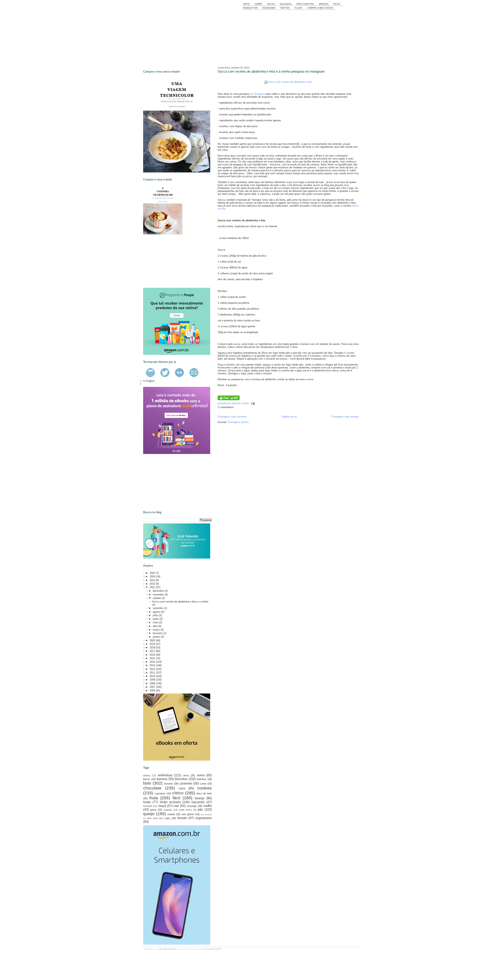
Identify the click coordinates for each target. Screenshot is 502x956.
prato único (185, 809)
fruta (153, 798)
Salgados (285, 4)
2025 (153, 572)
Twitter (285, 8)
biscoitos (181, 779)
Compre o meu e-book (320, 8)
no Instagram (257, 93)
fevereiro (158, 633)
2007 (153, 686)
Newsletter (250, 8)
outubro (157, 598)
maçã (162, 805)
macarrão (198, 802)
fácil (176, 798)
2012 (153, 669)
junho (156, 618)
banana (162, 779)
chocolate (152, 788)
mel (176, 805)
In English (149, 380)
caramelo (185, 783)
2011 (153, 672)
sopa (167, 818)
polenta (168, 809)
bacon (146, 779)
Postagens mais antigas (345, 416)
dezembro (159, 590)
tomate (182, 818)
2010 (153, 676)
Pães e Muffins (305, 4)
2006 (153, 690)
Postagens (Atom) (238, 422)
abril (155, 626)
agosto (157, 611)
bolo (147, 783)
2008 (153, 683)
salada (171, 814)
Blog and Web (213, 949)
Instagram (269, 8)
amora (146, 775)
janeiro (157, 636)
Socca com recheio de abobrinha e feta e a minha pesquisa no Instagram (271, 71)
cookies (204, 788)
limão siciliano (170, 802)
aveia (201, 775)
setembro (158, 608)
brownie (168, 783)
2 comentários (226, 407)
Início (246, 4)
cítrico (178, 793)
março (157, 629)
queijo (149, 813)
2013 (153, 665)
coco (182, 788)
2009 (153, 679)
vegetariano (203, 818)
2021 (153, 587)
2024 (153, 576)
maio (156, 622)
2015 (153, 658)
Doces (271, 4)
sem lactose (206, 814)
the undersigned (167, 949)
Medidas (323, 4)
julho (156, 615)
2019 (153, 643)
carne (203, 783)
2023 (153, 580)
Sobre (258, 4)
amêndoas (165, 775)
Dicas (336, 4)
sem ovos (152, 818)
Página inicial (289, 416)
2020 (153, 640)
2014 (153, 661)
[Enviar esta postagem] (252, 403)
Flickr (298, 8)
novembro (159, 594)
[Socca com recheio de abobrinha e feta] (288, 81)
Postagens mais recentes (232, 416)
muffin (207, 805)
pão (200, 809)
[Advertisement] (172, 261)
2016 (153, 654)
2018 (153, 647)
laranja (199, 798)
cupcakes (160, 793)
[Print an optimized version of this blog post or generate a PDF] (229, 399)
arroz (186, 775)
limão (147, 802)
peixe (153, 809)
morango (192, 806)
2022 (153, 583)
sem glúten (187, 814)
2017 (153, 651)
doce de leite (204, 793)
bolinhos (201, 779)
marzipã (147, 806)
